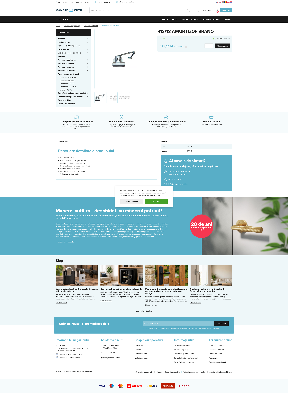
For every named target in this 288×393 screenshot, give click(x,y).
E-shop (63, 19)
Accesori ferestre (66, 67)
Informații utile (190, 19)
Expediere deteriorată (217, 362)
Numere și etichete (66, 70)
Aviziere (61, 56)
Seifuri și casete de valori (69, 53)
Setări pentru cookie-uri (143, 372)
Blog (227, 19)
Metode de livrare (141, 354)
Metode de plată (141, 358)
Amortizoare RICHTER (68, 77)
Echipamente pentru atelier (70, 97)
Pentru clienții (169, 19)
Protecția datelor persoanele (194, 372)
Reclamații (158, 372)
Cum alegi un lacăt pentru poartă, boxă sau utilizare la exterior (77, 290)
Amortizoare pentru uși (68, 74)
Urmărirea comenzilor (217, 345)
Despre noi (139, 345)
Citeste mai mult (61, 303)
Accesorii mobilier (66, 63)
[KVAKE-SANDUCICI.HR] (231, 2)
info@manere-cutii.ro (126, 2)
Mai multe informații (66, 242)
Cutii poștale (63, 49)
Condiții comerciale (172, 372)
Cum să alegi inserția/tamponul (186, 358)
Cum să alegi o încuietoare (184, 362)
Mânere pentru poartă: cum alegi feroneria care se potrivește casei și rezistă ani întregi (166, 291)
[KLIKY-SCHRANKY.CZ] (217, 2)
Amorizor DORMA (66, 90)
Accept (156, 201)
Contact (138, 349)
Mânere (61, 39)
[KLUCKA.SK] (220, 2)
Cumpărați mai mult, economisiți (72, 93)
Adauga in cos (222, 46)
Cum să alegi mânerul (182, 345)
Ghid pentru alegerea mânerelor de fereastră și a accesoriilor (207, 290)
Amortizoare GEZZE (67, 84)
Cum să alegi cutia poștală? (184, 354)
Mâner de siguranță (181, 349)
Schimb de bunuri (215, 354)
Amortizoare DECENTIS (68, 87)
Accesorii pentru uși (67, 60)
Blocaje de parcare (66, 104)
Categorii (63, 32)
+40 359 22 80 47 (103, 2)
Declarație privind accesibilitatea (219, 372)
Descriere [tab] (63, 141)
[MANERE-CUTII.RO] (225, 2)
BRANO (189, 151)
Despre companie (211, 19)
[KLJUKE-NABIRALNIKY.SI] (228, 2)
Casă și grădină (64, 100)
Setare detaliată (131, 201)
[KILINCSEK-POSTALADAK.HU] (223, 2)
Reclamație (213, 358)
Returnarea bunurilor (216, 349)
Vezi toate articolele (144, 311)
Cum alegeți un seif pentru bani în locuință (121, 289)
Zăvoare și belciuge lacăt (69, 46)
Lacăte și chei (64, 42)
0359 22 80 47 (175, 179)
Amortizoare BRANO (67, 81)
